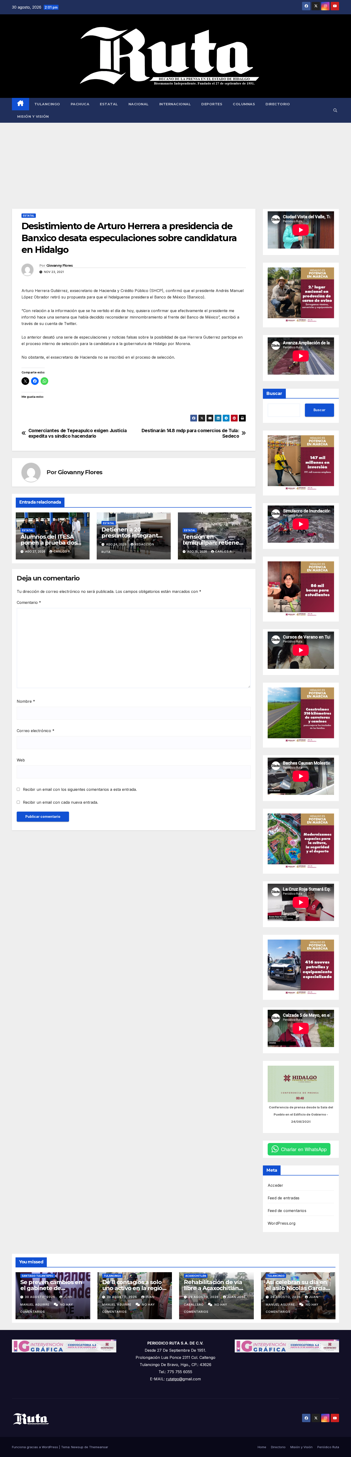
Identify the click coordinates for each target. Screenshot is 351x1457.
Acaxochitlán (195, 1275)
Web (21, 760)
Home (262, 1447)
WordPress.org (282, 1223)
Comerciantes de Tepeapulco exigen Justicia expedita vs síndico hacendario (77, 433)
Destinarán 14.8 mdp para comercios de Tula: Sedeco (190, 433)
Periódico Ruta (328, 1447)
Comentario (29, 602)
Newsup (77, 1447)
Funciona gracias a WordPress (35, 1447)
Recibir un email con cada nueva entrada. (60, 802)
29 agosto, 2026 (204, 1297)
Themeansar (98, 1447)
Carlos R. (62, 551)
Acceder (275, 1185)
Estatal (109, 104)
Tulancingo (47, 104)
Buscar (274, 393)
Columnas (244, 104)
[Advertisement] (175, 158)
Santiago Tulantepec (37, 1275)
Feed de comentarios (287, 1210)
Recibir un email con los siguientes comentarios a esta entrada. (80, 789)
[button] (335, 110)
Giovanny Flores (59, 265)
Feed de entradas (283, 1198)
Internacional (175, 104)
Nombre (26, 701)
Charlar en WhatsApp (304, 1149)
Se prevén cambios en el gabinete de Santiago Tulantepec (51, 1288)
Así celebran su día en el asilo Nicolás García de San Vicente (296, 1288)
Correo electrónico (35, 730)
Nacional (138, 104)
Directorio (278, 104)
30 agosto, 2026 (40, 1297)
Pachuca (80, 104)
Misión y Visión (33, 116)
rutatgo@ (174, 1379)
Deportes (211, 104)
